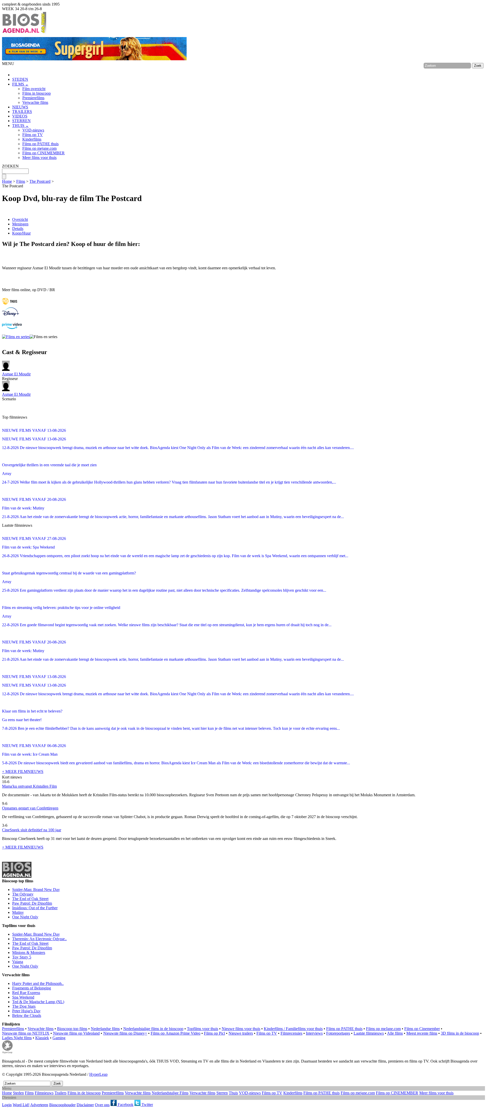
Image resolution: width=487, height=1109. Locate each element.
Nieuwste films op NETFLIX (25, 1033)
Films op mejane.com (39, 148)
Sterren (222, 1093)
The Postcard (39, 181)
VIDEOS (19, 116)
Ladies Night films (17, 1038)
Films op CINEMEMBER (43, 153)
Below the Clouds (26, 1015)
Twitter (147, 1104)
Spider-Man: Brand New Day (36, 889)
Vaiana (17, 961)
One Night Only (25, 917)
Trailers (60, 1093)
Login (7, 1104)
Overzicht (20, 219)
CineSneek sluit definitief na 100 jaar (31, 830)
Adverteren (39, 1104)
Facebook (125, 1104)
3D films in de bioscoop (460, 1033)
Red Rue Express (26, 992)
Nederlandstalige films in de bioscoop (153, 1029)
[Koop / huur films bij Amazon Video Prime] (12, 327)
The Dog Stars (24, 1006)
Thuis (233, 1093)
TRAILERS (22, 111)
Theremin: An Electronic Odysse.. (39, 939)
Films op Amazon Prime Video (175, 1033)
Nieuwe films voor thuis (241, 1029)
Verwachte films (35, 102)
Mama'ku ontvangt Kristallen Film (29, 786)
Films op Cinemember (422, 1029)
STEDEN (20, 79)
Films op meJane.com (383, 1029)
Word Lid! (21, 1104)
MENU (8, 63)
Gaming (59, 1038)
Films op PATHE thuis (40, 144)
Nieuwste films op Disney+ (125, 1033)
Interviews (314, 1033)
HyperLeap (98, 1074)
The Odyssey (22, 894)
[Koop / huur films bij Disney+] (10, 315)
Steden (18, 1093)
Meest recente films (421, 1033)
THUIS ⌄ (20, 125)
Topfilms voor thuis (202, 1029)
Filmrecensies (291, 1033)
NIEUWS (20, 107)
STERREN (21, 121)
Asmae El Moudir (16, 374)
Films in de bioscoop (84, 1093)
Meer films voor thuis (39, 157)
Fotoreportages (338, 1033)
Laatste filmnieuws (369, 1033)
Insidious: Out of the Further (35, 908)
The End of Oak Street (30, 899)
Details (17, 228)
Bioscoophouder (62, 1104)
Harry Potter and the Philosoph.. (38, 983)
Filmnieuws (44, 1093)
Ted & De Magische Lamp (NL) (38, 1002)
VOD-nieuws (33, 130)
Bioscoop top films (72, 1029)
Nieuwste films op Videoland (76, 1033)
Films (20, 181)
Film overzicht (33, 89)
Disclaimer (85, 1104)
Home (7, 181)
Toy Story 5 (21, 957)
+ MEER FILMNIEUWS (22, 771)
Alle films (395, 1033)
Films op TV (32, 135)
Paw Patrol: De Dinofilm (32, 903)
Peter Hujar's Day (26, 1011)
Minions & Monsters (28, 952)
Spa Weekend (23, 997)
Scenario (16, 396)
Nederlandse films (105, 1029)
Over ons (102, 1104)
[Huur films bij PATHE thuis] (9, 305)
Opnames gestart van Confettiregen (30, 808)
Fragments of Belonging (31, 988)
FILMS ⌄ (20, 84)
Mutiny (18, 912)
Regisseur (16, 376)
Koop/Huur (21, 233)
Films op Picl (214, 1033)
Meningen (20, 224)
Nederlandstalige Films (170, 1093)
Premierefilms (33, 98)
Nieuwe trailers (241, 1033)
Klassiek (42, 1038)
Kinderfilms (31, 139)
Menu (6, 1088)
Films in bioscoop (36, 93)
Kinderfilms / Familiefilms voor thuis (293, 1029)
